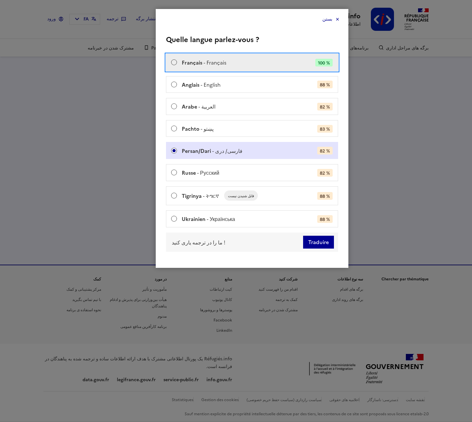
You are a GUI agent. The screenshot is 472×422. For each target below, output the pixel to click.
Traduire (318, 242)
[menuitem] (252, 62)
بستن (327, 19)
